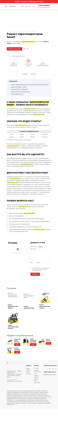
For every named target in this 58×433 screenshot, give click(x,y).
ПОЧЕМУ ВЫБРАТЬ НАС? (17, 94)
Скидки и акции (36, 380)
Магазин (28, 371)
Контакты (28, 373)
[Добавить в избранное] (24, 48)
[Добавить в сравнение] (27, 48)
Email (38, 262)
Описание (25, 74)
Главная (8, 31)
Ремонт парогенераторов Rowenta (13, 327)
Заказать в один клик (14, 49)
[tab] (25, 74)
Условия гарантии (36, 376)
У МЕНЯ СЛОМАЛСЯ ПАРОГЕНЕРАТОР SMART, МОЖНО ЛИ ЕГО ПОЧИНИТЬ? (30, 84)
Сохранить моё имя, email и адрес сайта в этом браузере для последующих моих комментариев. (41, 269)
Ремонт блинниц (48, 340)
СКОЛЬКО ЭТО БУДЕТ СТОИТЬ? (18, 87)
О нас (35, 373)
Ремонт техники (28, 369)
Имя (31, 262)
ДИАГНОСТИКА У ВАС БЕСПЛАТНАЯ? (20, 92)
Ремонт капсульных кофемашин (33, 340)
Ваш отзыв (33, 248)
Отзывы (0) (33, 74)
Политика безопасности (37, 371)
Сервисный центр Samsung (17, 340)
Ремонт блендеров (17, 349)
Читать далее (17, 344)
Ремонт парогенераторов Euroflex (44, 306)
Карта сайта (37, 382)
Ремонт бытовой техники (17, 31)
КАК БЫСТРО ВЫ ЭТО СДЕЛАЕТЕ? (19, 89)
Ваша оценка (33, 246)
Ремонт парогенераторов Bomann (13, 306)
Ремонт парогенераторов (30, 31)
